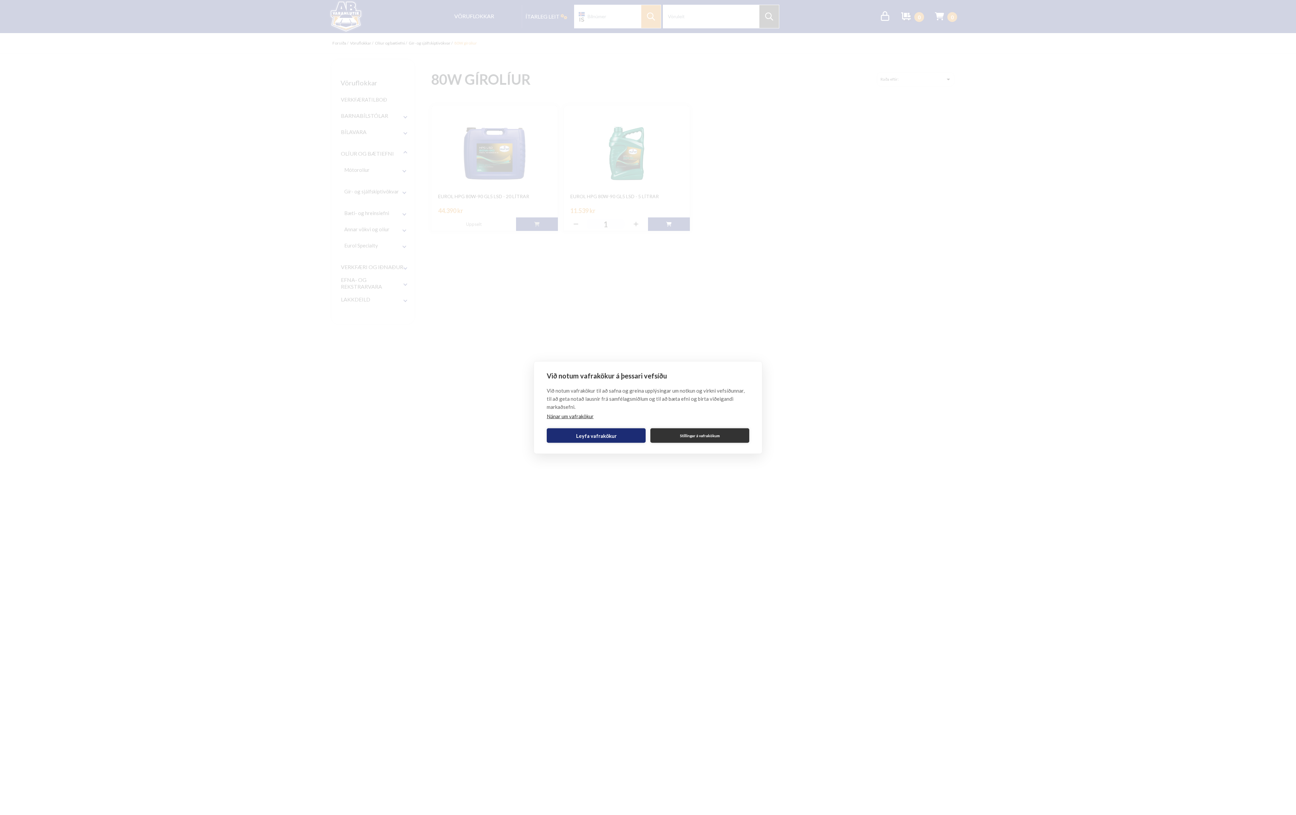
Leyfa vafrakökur (596, 435)
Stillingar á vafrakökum (700, 435)
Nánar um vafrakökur (570, 416)
